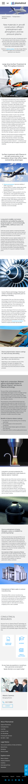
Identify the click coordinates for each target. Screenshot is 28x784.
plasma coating (10, 49)
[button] (7, 3)
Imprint (12, 776)
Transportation (16, 16)
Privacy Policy (5, 776)
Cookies (24, 776)
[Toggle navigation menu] (3, 3)
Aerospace (4, 18)
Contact (7, 706)
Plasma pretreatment (9, 184)
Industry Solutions (6, 16)
